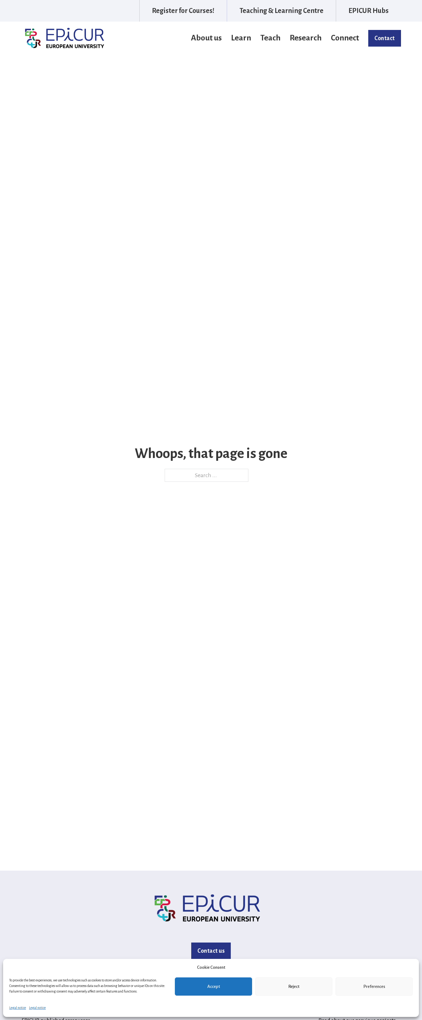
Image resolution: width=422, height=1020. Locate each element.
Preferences (374, 986)
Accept (213, 986)
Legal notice (17, 1008)
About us (206, 38)
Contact (384, 38)
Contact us (211, 951)
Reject (293, 986)
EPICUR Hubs (368, 11)
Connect (345, 38)
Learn (241, 38)
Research (306, 38)
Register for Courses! (183, 11)
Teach (270, 38)
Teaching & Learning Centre (281, 11)
